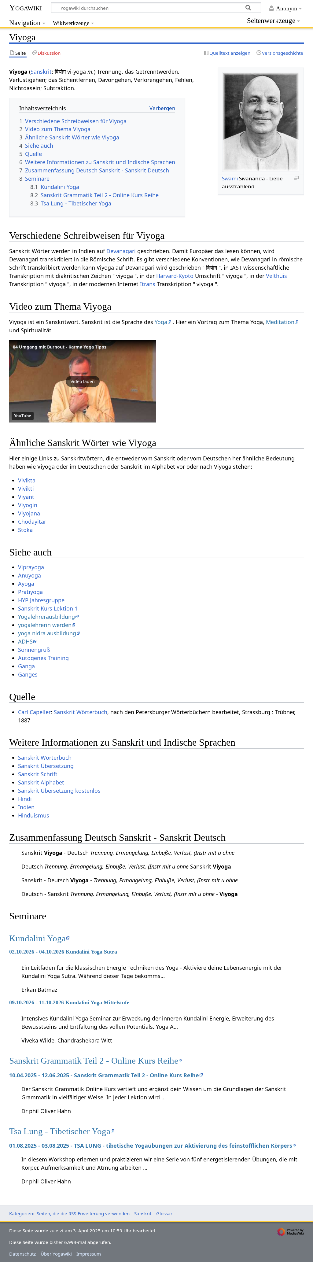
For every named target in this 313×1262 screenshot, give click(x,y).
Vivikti (26, 488)
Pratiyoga (30, 592)
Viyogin (27, 505)
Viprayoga (31, 567)
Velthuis (276, 275)
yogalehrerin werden (45, 625)
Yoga (161, 322)
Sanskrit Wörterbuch (80, 712)
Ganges (28, 674)
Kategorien (21, 1213)
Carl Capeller (34, 712)
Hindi (25, 799)
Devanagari (121, 251)
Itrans (147, 284)
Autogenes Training (43, 658)
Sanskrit (41, 71)
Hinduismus (33, 815)
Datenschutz (22, 1254)
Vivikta (26, 480)
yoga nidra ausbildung (47, 633)
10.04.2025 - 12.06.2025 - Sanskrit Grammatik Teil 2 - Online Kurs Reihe (104, 1075)
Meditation (280, 322)
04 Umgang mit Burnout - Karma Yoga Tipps (59, 347)
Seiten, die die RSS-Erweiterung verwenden (83, 1213)
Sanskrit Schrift (37, 774)
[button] (82, 381)
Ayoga (26, 583)
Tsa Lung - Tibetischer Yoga (59, 1131)
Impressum (88, 1254)
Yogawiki (25, 7)
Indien (26, 807)
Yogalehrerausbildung (46, 616)
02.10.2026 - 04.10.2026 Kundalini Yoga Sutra (63, 952)
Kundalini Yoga (37, 938)
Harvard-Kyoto (174, 275)
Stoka (25, 529)
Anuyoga (29, 575)
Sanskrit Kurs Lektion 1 (48, 608)
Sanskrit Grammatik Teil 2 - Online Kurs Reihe (93, 1060)
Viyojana (29, 513)
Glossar (164, 1213)
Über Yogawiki (56, 1254)
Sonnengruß (34, 649)
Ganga (26, 666)
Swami (230, 178)
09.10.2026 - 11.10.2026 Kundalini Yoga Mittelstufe (69, 1002)
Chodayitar (32, 521)
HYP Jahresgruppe (41, 600)
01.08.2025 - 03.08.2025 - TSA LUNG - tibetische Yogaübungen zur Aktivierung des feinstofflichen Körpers (150, 1145)
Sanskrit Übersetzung (46, 765)
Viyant (26, 496)
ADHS (25, 641)
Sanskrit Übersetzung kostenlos (59, 790)
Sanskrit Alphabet (41, 782)
